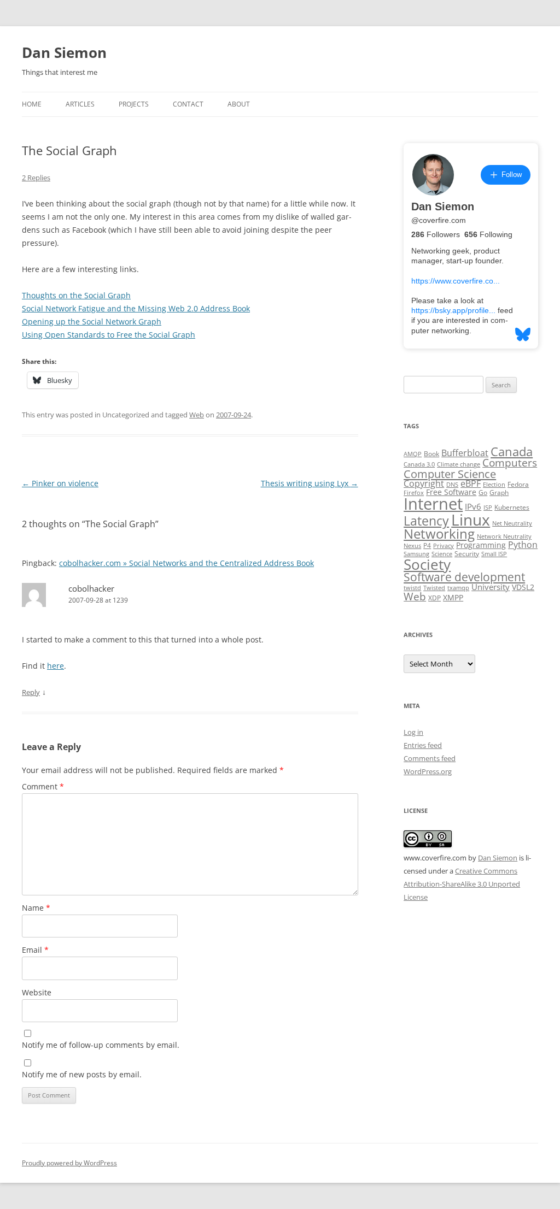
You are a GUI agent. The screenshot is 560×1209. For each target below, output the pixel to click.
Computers (509, 462)
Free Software (451, 492)
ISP (487, 507)
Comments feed (430, 758)
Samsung (416, 554)
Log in (413, 732)
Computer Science (450, 473)
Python (523, 545)
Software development (464, 577)
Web (196, 415)
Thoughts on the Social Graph (76, 295)
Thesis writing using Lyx (309, 483)
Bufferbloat (464, 453)
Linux (470, 519)
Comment (43, 786)
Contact (188, 104)
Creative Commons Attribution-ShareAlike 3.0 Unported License (462, 884)
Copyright (424, 483)
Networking (439, 533)
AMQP (413, 454)
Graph (499, 492)
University (490, 586)
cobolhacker (91, 588)
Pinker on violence (60, 483)
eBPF (470, 483)
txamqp (458, 588)
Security (466, 553)
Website (36, 992)
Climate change (458, 464)
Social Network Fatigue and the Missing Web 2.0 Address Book (136, 308)
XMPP (453, 598)
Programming (481, 545)
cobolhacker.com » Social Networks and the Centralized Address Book (186, 563)
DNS (452, 484)
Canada (512, 451)
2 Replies (36, 177)
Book (431, 453)
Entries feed (423, 745)
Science (441, 554)
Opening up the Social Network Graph (91, 321)
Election (494, 484)
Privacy (443, 546)
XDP (434, 598)
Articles (80, 104)
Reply (31, 692)
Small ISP (494, 554)
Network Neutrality (504, 536)
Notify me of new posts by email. (82, 1074)
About (239, 104)
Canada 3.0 (419, 464)
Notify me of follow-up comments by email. (100, 1045)
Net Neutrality (512, 523)
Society (427, 564)
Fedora (518, 484)
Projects (134, 104)
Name (36, 908)
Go (483, 492)
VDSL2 (523, 587)
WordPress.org (428, 771)
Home (32, 104)
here (55, 665)
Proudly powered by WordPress (69, 1162)
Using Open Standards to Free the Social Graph (108, 334)
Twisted (434, 588)
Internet (433, 504)
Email (35, 950)
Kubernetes (511, 507)
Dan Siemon (64, 52)
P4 (427, 545)
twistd (412, 588)
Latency (426, 520)
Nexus (412, 546)
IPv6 (473, 506)
